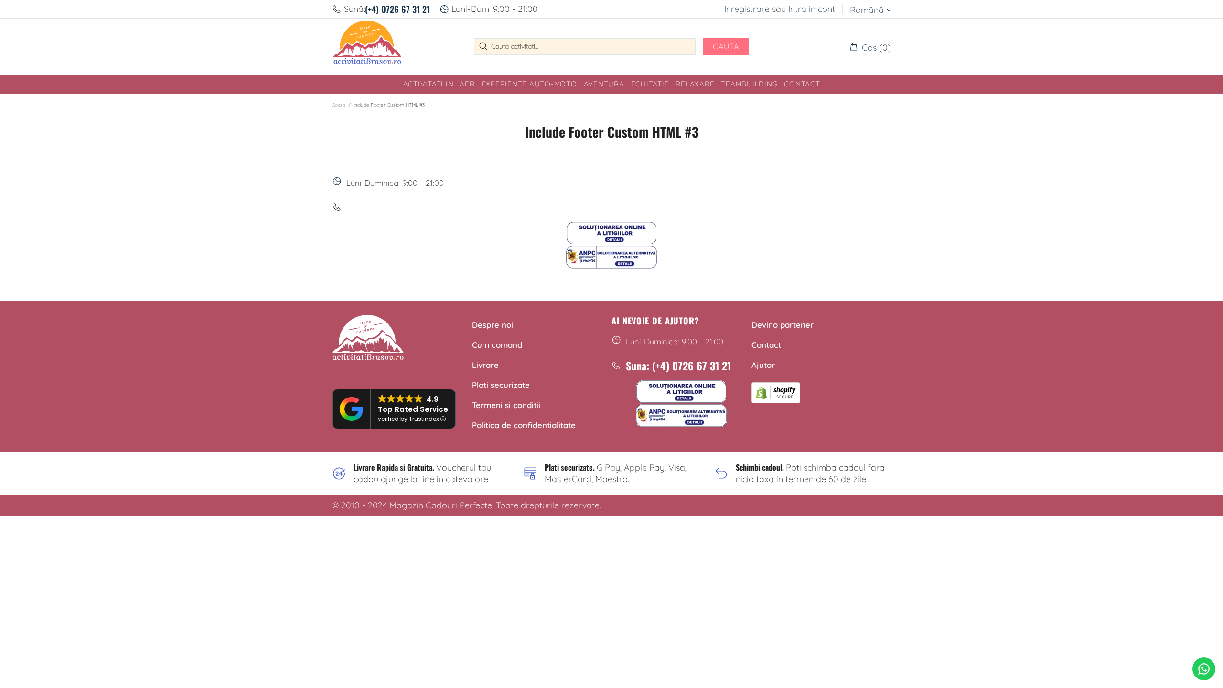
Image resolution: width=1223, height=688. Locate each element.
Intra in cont (811, 8)
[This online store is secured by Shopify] (775, 391)
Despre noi (492, 325)
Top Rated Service (413, 409)
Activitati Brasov (367, 47)
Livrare (485, 365)
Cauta (726, 46)
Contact (766, 345)
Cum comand (497, 345)
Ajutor (763, 365)
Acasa (338, 105)
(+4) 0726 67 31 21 (397, 9)
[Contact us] (1203, 668)
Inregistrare (747, 8)
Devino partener (782, 325)
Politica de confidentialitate (524, 425)
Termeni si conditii (506, 405)
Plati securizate (501, 385)
